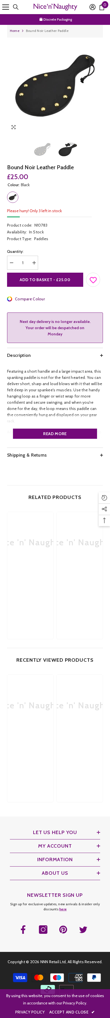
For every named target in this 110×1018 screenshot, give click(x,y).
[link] (30, 582)
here (63, 909)
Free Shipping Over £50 (58, 20)
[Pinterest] (63, 929)
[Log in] (92, 7)
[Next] (97, 128)
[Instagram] (43, 929)
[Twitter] (83, 929)
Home (14, 31)
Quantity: (15, 251)
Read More (55, 433)
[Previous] (87, 128)
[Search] (15, 7)
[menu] (5, 7)
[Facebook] (23, 929)
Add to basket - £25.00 (45, 279)
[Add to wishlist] (93, 278)
